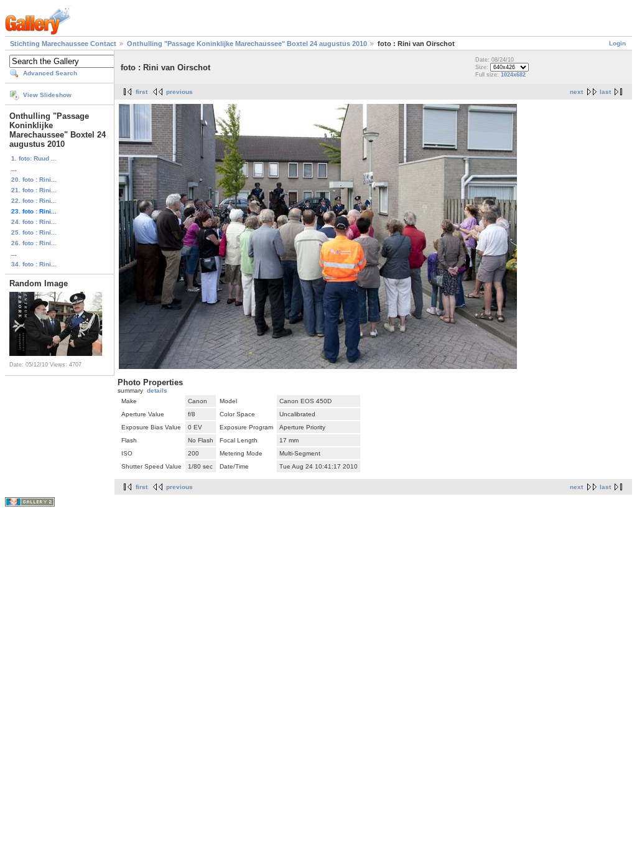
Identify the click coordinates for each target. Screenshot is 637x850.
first (141, 91)
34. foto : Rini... (34, 264)
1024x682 (513, 75)
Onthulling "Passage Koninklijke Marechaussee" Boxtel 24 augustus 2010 (247, 43)
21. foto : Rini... (34, 190)
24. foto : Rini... (34, 221)
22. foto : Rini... (34, 200)
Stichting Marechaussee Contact (63, 43)
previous (179, 91)
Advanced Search (50, 73)
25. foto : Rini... (34, 232)
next (576, 91)
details (157, 390)
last (605, 91)
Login (617, 43)
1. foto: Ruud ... (34, 158)
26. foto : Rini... (34, 243)
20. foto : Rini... (34, 179)
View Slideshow (47, 94)
